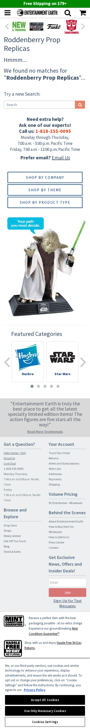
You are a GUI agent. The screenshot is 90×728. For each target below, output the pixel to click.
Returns (53, 458)
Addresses (55, 474)
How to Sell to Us (59, 537)
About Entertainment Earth (66, 521)
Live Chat (10, 463)
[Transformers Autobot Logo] (71, 26)
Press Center (56, 542)
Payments (55, 479)
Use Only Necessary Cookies (45, 711)
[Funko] (54, 26)
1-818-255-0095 (53, 131)
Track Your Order (59, 453)
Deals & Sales (12, 551)
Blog (6, 546)
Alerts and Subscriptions (64, 463)
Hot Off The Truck (15, 541)
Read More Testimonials (45, 431)
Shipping (54, 484)
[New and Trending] (19, 26)
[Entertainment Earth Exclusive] (36, 26)
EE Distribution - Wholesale (65, 503)
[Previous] (7, 25)
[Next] (83, 25)
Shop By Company (45, 177)
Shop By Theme (45, 190)
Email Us (61, 157)
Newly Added (12, 536)
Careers (53, 547)
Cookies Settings (45, 722)
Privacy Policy (35, 690)
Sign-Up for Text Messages (68, 603)
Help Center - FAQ (15, 453)
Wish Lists (55, 469)
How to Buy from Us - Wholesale (62, 529)
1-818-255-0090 (13, 469)
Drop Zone (10, 525)
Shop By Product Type (45, 202)
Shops (7, 530)
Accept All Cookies (45, 700)
